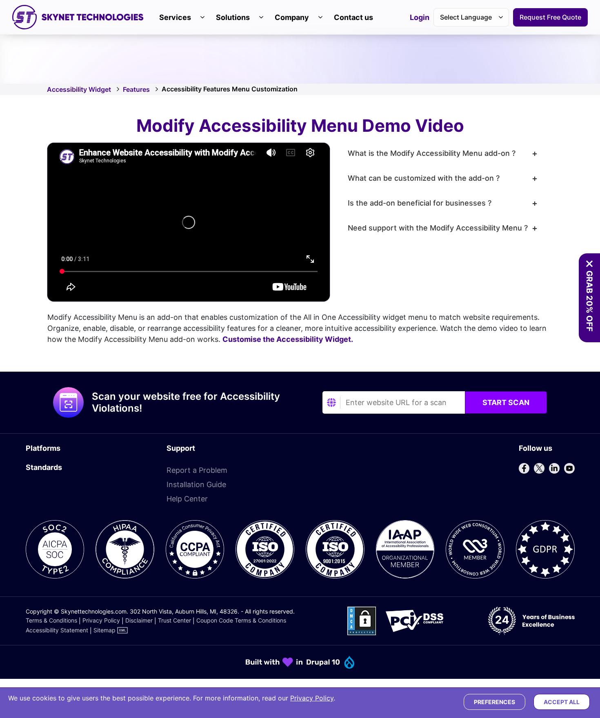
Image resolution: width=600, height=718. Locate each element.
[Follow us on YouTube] (569, 468)
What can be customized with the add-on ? (424, 178)
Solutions (233, 17)
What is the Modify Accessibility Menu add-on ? (432, 153)
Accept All (562, 701)
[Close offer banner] (589, 264)
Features (136, 89)
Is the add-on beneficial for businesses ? (419, 203)
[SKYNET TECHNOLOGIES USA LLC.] (78, 17)
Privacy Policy (101, 620)
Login (419, 18)
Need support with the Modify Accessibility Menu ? (438, 228)
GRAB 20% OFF (589, 301)
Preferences (494, 701)
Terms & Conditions (51, 620)
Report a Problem (197, 470)
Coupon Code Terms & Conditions (241, 620)
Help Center (187, 498)
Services (175, 17)
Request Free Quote (550, 17)
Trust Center (174, 620)
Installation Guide (196, 484)
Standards (44, 467)
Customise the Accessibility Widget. (287, 339)
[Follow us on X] (539, 468)
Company (292, 17)
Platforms (43, 448)
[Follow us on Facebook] (524, 468)
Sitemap (104, 630)
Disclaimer (139, 620)
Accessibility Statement (57, 630)
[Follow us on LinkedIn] (554, 468)
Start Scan (505, 402)
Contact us (353, 17)
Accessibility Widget (79, 89)
